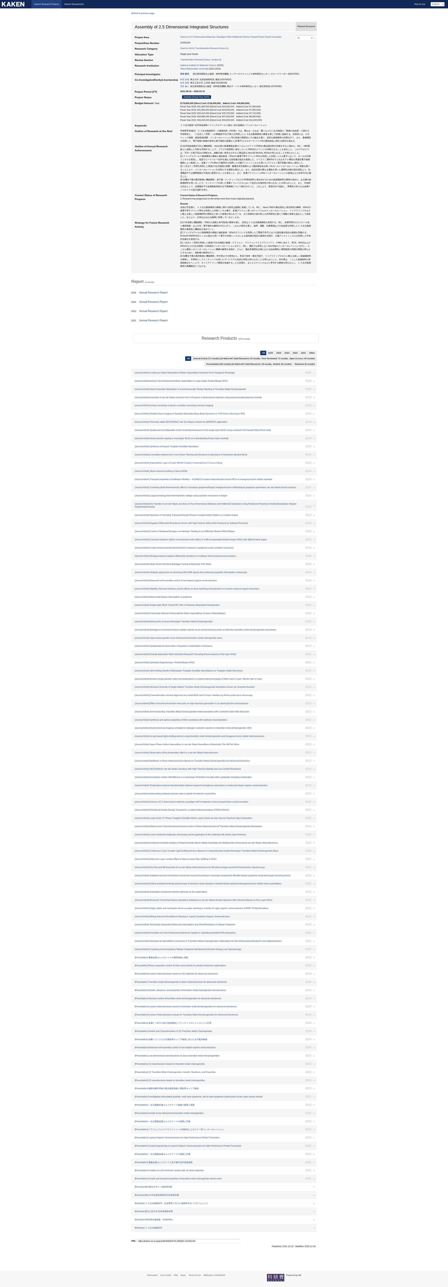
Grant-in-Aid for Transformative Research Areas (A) (204, 48)
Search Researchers (74, 4)
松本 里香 (184, 83)
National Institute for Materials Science (198, 65)
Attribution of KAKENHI (214, 1275)
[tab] (225, 338)
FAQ (176, 1275)
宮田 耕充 (184, 74)
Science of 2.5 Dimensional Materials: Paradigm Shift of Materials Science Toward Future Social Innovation (231, 37)
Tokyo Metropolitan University (194, 69)
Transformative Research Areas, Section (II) (200, 59)
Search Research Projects (46, 4)
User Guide (165, 1275)
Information (152, 1275)
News (183, 1275)
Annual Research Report (153, 292)
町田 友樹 (184, 79)
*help (156, 103)
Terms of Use (194, 1275)
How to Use (419, 4)
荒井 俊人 (184, 86)
